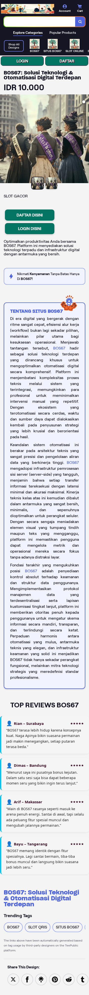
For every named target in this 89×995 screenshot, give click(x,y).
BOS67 (59, 348)
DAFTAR (67, 61)
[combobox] (39, 22)
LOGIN (22, 61)
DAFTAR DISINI (30, 215)
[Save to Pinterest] (55, 979)
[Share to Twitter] (13, 979)
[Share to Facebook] (27, 979)
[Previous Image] (4, 139)
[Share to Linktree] (41, 979)
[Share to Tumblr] (83, 979)
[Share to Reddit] (69, 979)
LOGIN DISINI (29, 229)
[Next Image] (85, 139)
